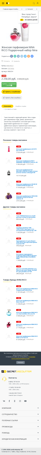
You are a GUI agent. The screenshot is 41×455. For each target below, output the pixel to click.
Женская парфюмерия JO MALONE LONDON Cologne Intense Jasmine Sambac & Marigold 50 (27, 171)
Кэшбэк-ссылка (21, 106)
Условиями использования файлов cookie (23, 357)
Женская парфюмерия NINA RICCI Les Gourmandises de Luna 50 (27, 313)
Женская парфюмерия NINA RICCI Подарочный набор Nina (27, 289)
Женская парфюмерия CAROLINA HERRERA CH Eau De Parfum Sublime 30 (26, 197)
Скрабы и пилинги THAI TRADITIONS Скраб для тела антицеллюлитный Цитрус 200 (26, 229)
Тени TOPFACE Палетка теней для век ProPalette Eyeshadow (25, 216)
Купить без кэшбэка (12, 98)
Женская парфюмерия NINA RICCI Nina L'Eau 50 (27, 301)
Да (22, 19)
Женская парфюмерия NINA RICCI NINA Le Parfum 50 (27, 336)
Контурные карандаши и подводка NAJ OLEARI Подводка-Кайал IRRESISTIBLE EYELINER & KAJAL (26, 256)
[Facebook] (9, 401)
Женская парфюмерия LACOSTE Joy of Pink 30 (26, 149)
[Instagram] (20, 401)
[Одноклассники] (14, 401)
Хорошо (20, 362)
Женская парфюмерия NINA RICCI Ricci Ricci (27, 325)
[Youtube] (25, 401)
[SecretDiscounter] (7, 3)
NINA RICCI (9, 66)
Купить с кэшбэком (12, 92)
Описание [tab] (7, 106)
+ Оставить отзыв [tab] (10, 109)
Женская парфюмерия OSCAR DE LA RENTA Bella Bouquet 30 (26, 184)
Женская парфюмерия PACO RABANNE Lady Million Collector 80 (26, 161)
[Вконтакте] (3, 401)
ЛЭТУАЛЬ (11, 68)
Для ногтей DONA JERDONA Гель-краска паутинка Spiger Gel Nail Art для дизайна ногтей (26, 270)
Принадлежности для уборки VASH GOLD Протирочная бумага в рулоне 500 (26, 242)
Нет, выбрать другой (31, 19)
